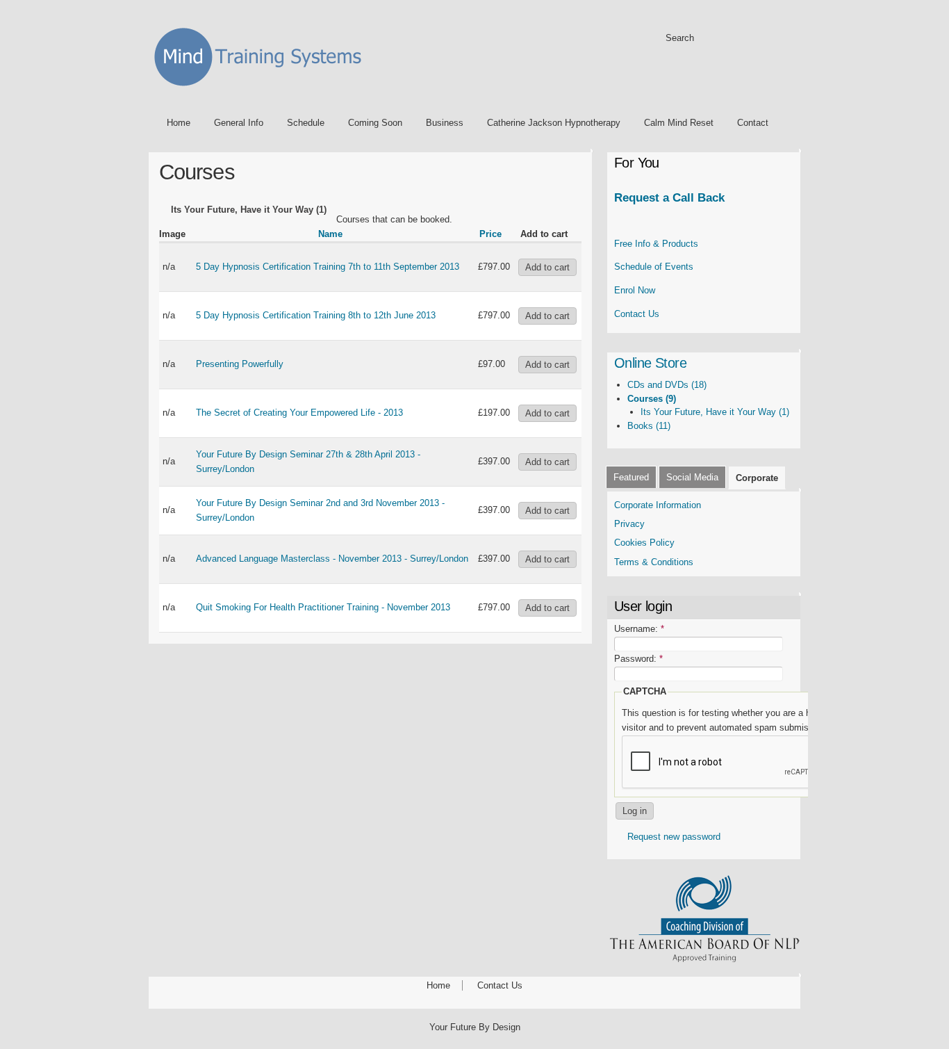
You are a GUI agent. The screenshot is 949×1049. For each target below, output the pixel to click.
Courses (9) (651, 398)
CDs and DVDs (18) (667, 385)
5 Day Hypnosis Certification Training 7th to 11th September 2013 (327, 266)
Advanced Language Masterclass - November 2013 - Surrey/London (332, 558)
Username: (639, 629)
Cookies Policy (644, 542)
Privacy (629, 524)
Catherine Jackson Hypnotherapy (553, 122)
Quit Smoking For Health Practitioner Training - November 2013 (323, 607)
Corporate (757, 478)
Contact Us (636, 314)
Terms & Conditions (655, 562)
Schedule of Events (653, 266)
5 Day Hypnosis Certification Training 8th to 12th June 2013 (316, 315)
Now (634, 290)
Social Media (692, 477)
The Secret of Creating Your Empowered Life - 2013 (299, 412)
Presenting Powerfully (239, 364)
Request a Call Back (669, 197)
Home (178, 122)
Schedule (305, 122)
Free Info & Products (656, 243)
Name (330, 234)
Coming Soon (375, 122)
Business (444, 122)
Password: (638, 658)
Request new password (673, 836)
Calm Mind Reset (678, 122)
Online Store (650, 363)
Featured (631, 477)
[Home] (262, 88)
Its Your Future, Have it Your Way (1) (715, 412)
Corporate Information (657, 505)
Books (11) (648, 426)
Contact (752, 122)
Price (490, 234)
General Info (238, 122)
